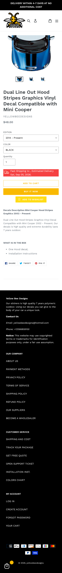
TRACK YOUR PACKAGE (19, 447)
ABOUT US (12, 361)
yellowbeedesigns (35, 563)
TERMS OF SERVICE (17, 385)
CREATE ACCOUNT (17, 509)
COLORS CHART (15, 480)
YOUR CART (13, 525)
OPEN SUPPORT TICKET (20, 463)
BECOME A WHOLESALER (21, 418)
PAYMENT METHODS (18, 369)
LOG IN (10, 501)
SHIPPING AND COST (18, 439)
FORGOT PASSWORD (18, 517)
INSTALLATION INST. (18, 471)
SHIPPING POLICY (16, 393)
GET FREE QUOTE (16, 455)
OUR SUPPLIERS (15, 410)
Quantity (7, 156)
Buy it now (31, 191)
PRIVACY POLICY (15, 377)
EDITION (7, 132)
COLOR (6, 144)
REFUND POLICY (15, 401)
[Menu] (56, 20)
